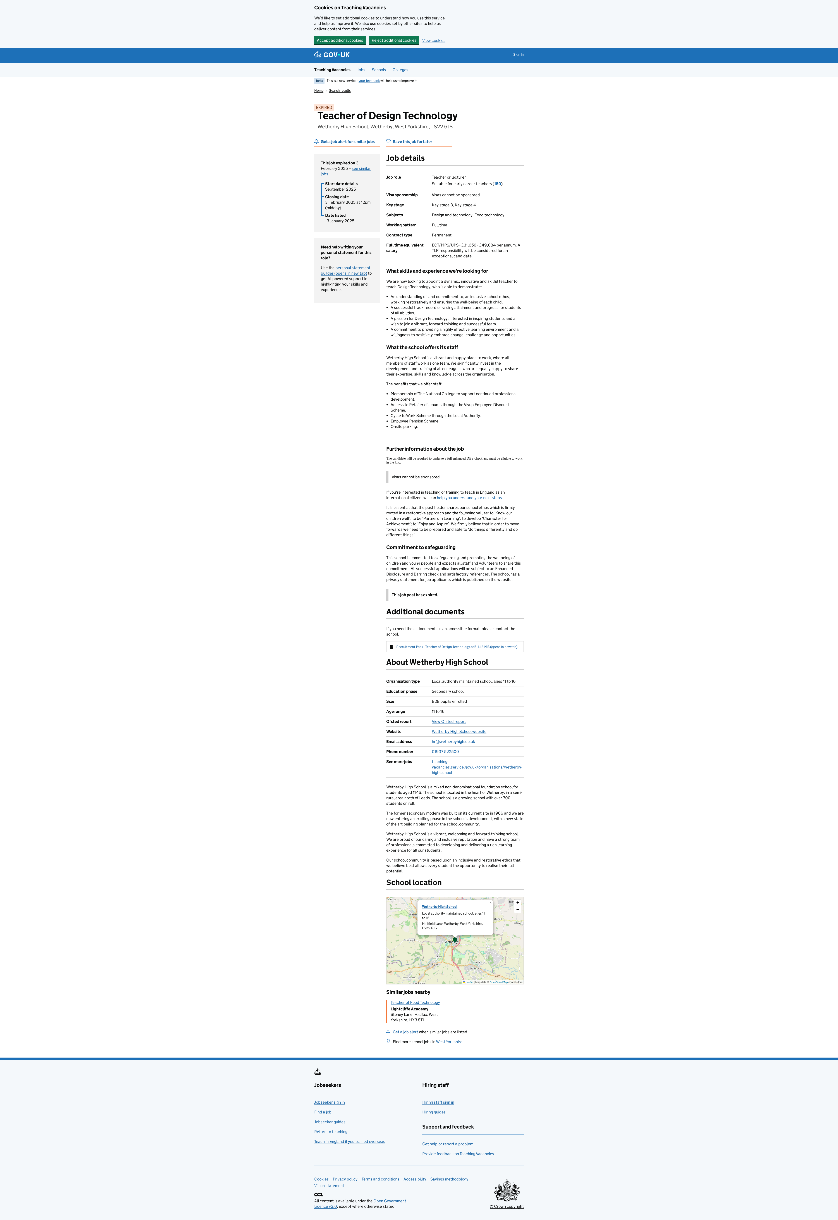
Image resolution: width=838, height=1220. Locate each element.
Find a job (322, 1112)
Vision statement (329, 1185)
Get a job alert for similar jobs (348, 141)
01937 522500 (445, 751)
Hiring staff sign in (438, 1102)
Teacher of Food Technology (415, 1002)
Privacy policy (345, 1179)
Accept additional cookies (340, 40)
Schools (379, 69)
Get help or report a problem (447, 1143)
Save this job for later (412, 141)
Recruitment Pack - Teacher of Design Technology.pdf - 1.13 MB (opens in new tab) (456, 647)
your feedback (369, 81)
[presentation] (455, 940)
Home (318, 90)
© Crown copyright (507, 1206)
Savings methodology (449, 1179)
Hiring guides (434, 1112)
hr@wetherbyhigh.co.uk (453, 741)
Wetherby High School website (459, 731)
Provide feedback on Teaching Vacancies (458, 1153)
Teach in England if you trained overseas (349, 1141)
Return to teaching (330, 1131)
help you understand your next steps (469, 497)
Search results (340, 90)
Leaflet (469, 982)
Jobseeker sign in (329, 1102)
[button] (455, 940)
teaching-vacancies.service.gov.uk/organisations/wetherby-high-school (477, 767)
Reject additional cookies (394, 40)
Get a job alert (405, 1031)
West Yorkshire (449, 1041)
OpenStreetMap (499, 982)
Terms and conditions (380, 1179)
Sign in (518, 54)
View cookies (433, 40)
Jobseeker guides (329, 1121)
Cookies (321, 1179)
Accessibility (415, 1179)
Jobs (361, 69)
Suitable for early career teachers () (467, 183)
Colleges (400, 69)
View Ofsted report (449, 721)
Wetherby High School (439, 907)
